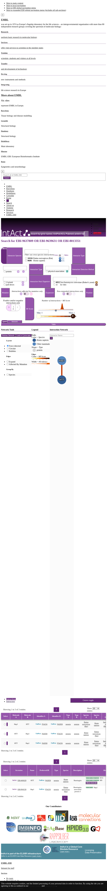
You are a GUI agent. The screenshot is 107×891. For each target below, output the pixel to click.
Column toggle (88, 700)
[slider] (38, 316)
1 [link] (56, 709)
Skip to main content (14, 3)
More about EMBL (11, 95)
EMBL (4, 19)
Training (9, 208)
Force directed (15, 346)
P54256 (44, 724)
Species (12, 375)
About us (10, 205)
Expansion (50, 293)
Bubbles (12, 351)
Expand (12, 362)
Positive (89, 293)
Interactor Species (15, 256)
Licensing (89, 850)
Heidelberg (5, 141)
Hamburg (4, 131)
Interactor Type (78, 256)
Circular (12, 348)
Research (10, 210)
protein (68, 724)
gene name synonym (92, 778)
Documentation (99, 231)
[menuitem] (99, 224)
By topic (9, 878)
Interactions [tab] (11, 699)
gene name (89, 787)
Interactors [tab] (10, 701)
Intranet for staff (7, 868)
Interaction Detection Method (83, 269)
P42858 (60, 724)
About (96, 228)
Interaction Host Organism (40, 282)
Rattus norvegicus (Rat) (86, 724)
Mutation (5, 293)
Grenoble (4, 121)
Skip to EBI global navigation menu (21, 8)
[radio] (8, 306)
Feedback (97, 233)
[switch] (26, 293)
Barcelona (5, 111)
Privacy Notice (35, 886)
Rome (3, 162)
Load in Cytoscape (23, 335)
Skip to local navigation (16, 5)
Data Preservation (93, 852)
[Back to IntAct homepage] (15, 233)
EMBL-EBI (11, 215)
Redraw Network (8, 335)
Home (95, 224)
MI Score (29, 309)
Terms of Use (50, 886)
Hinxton (4, 151)
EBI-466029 (22, 780)
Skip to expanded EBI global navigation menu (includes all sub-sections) (36, 10)
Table (54, 324)
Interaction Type (36, 269)
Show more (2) (92, 783)
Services (9, 212)
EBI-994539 (22, 789)
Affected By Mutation (18, 364)
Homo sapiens (96, 724)
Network (15, 322)
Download (97, 226)
